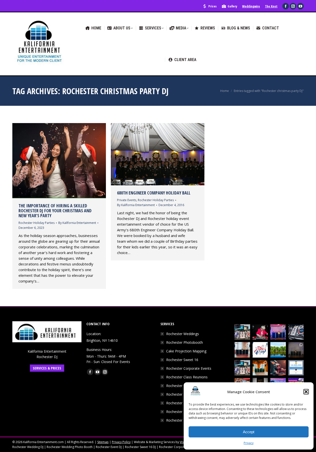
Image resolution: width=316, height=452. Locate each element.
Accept (248, 432)
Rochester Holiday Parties (37, 223)
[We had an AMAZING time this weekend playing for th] (242, 350)
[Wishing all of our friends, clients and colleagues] (260, 350)
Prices (212, 6)
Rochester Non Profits (184, 403)
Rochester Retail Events (185, 411)
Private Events (126, 200)
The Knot (271, 6)
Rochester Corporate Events (188, 368)
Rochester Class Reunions (187, 377)
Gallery (232, 6)
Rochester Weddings (182, 333)
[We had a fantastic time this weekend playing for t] (260, 368)
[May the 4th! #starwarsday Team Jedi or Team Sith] (242, 332)
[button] (306, 391)
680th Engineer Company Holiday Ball (153, 193)
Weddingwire (251, 6)
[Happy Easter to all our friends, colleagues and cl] (278, 368)
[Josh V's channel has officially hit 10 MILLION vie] (296, 368)
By (77, 223)
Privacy (249, 443)
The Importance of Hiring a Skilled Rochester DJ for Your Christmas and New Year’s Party (55, 210)
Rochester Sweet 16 (182, 359)
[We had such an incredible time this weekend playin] (296, 350)
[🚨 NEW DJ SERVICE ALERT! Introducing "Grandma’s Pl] (260, 332)
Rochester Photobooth (184, 342)
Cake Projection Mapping (186, 351)
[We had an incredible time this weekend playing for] (278, 332)
